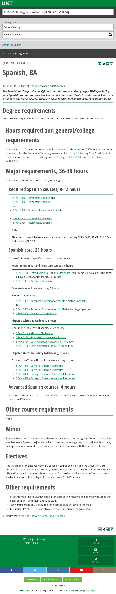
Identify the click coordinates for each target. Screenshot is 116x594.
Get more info (71, 579)
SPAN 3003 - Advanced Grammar (34, 281)
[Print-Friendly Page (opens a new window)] (107, 64)
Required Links (58, 586)
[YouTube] (81, 570)
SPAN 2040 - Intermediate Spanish (32, 218)
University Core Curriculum (92, 153)
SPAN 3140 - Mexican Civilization (34, 333)
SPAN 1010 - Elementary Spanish (31, 197)
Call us (88, 541)
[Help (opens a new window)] (111, 64)
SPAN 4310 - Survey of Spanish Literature (39, 365)
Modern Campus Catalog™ (83, 590)
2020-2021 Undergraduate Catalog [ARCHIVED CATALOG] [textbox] (36, 12)
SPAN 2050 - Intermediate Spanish (32, 222)
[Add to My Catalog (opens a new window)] (99, 64)
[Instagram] (58, 570)
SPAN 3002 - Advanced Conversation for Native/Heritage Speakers (53, 309)
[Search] (110, 34)
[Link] (7, 3)
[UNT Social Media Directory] (104, 570)
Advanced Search (11, 44)
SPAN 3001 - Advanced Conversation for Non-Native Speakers (51, 301)
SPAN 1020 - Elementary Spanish (31, 202)
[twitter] (34, 570)
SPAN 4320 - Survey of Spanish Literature (39, 369)
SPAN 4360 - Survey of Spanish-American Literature (45, 374)
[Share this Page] (103, 64)
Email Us (89, 551)
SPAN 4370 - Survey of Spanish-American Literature (45, 378)
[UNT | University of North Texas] (38, 541)
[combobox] (58, 12)
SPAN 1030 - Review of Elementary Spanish (37, 210)
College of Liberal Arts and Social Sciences (41, 86)
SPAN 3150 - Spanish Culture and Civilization (41, 337)
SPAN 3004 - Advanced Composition (36, 313)
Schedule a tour (51, 579)
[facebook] (11, 570)
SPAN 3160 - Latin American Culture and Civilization (45, 341)
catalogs (26, 590)
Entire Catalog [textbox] (12, 27)
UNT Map (96, 562)
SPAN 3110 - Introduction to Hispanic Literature (43, 273)
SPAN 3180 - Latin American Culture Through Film (44, 346)
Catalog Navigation (17, 53)
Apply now (31, 579)
